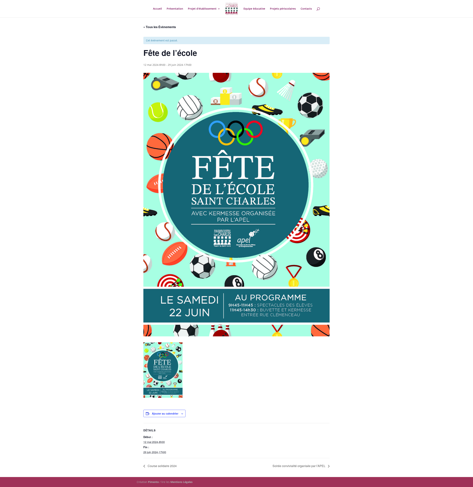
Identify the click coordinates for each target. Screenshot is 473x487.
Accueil (157, 8)
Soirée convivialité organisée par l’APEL (299, 466)
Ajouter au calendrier (165, 413)
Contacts (306, 8)
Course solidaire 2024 (162, 466)
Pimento (153, 482)
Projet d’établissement (202, 8)
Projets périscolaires (283, 8)
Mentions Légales (181, 482)
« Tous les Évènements (159, 27)
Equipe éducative (254, 8)
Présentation (175, 8)
